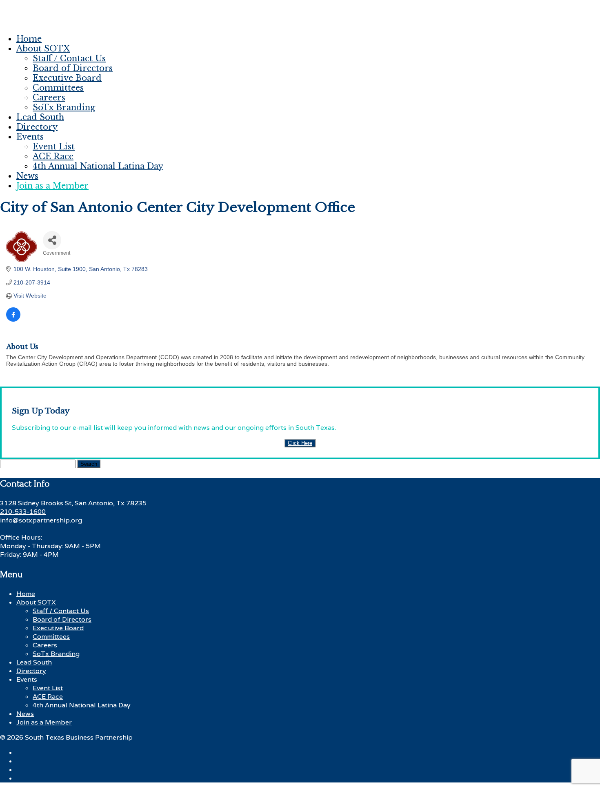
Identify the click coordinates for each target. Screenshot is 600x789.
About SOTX (43, 48)
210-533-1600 (23, 511)
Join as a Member (52, 186)
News (27, 176)
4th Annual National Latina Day (98, 166)
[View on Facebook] (13, 319)
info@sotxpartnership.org (41, 520)
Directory (37, 127)
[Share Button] (52, 240)
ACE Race (53, 156)
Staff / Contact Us (69, 58)
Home (29, 39)
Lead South (40, 117)
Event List (54, 146)
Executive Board (67, 78)
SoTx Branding (64, 107)
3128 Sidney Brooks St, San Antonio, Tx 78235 (73, 503)
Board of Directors (73, 68)
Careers (49, 97)
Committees (58, 88)
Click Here (300, 443)
